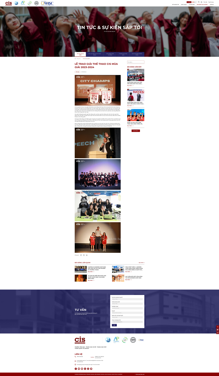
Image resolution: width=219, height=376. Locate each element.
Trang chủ (78, 58)
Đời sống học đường (202, 4)
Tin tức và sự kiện (80, 54)
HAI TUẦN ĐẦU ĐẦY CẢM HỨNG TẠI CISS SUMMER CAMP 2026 (133, 277)
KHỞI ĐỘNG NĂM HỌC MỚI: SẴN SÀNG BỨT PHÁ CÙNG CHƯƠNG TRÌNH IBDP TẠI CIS (135, 83)
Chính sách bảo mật (140, 374)
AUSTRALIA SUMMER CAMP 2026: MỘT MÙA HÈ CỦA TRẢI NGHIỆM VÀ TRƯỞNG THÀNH (97, 268)
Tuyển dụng (211, 2)
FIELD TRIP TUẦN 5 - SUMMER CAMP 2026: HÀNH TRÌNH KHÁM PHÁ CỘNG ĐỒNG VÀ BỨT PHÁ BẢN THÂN (134, 268)
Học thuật (184, 4)
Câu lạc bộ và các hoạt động (94, 54)
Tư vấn (189, 2)
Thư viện (205, 2)
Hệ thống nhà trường (110, 54)
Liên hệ (212, 4)
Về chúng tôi (175, 4)
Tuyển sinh (192, 4)
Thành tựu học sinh (123, 54)
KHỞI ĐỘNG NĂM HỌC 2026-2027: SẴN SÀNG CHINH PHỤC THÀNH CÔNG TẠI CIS (135, 103)
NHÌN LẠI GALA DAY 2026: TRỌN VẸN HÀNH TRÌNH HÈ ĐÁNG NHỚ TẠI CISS (134, 123)
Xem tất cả (135, 130)
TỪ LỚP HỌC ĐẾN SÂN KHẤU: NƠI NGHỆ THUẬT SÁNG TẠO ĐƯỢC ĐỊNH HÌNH (97, 277)
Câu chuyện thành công (137, 54)
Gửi (114, 325)
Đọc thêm (129, 85)
